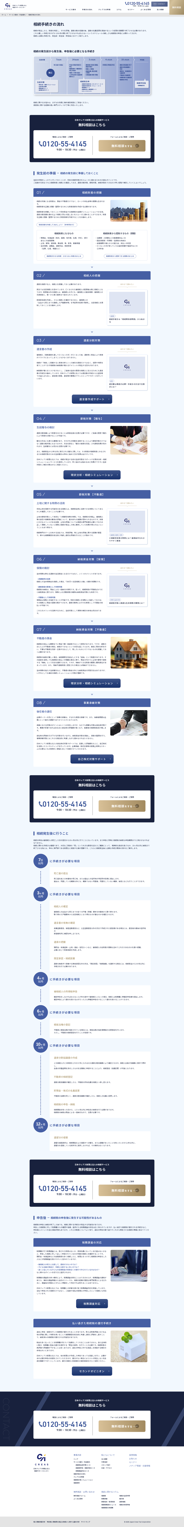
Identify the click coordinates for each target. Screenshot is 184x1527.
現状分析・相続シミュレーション (92, 475)
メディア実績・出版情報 (139, 1466)
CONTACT (161, 4)
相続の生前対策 (124, 1496)
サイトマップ (85, 1522)
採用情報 (133, 1455)
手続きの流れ (87, 9)
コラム (119, 9)
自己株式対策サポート (92, 759)
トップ (76, 1459)
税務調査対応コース (82, 1471)
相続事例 (77, 1483)
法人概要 (160, 9)
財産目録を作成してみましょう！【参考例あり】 (57, 225)
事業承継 (104, 1499)
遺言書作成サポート (92, 399)
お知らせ (133, 1459)
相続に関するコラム (110, 1492)
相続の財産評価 (124, 1505)
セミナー (131, 9)
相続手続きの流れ (80, 1474)
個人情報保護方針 (39, 1522)
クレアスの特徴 (104, 9)
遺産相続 (122, 1502)
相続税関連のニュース (108, 1505)
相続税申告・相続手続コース (85, 1468)
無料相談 (176, 7)
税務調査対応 (92, 1303)
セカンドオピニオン (92, 1371)
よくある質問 (146, 9)
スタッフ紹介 (105, 1465)
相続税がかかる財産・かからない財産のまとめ (64, 256)
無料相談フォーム (80, 1496)
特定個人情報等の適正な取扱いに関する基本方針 (63, 1522)
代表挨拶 (104, 1462)
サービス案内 (71, 9)
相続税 (103, 1496)
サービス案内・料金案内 (82, 1462)
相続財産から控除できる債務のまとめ (120, 256)
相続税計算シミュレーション (83, 1480)
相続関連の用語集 (107, 1508)
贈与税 (121, 1499)
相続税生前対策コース (83, 1465)
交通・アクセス (106, 1468)
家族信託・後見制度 (108, 1502)
